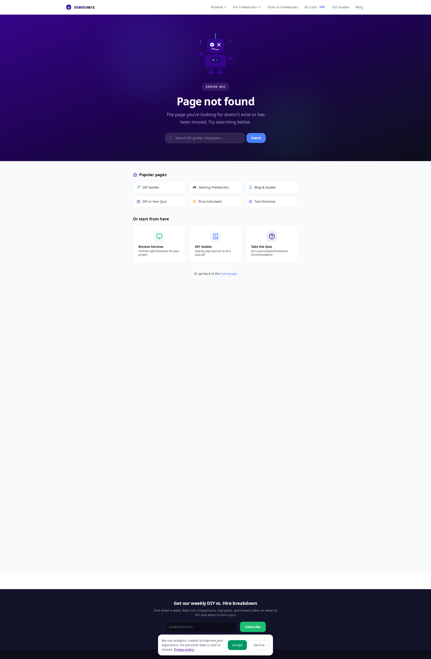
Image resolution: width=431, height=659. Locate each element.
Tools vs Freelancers (282, 7)
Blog (359, 7)
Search (256, 138)
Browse (217, 7)
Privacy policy (184, 649)
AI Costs (314, 7)
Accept (237, 645)
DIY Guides (340, 7)
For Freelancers (245, 7)
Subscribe (252, 627)
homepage (229, 273)
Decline (259, 645)
